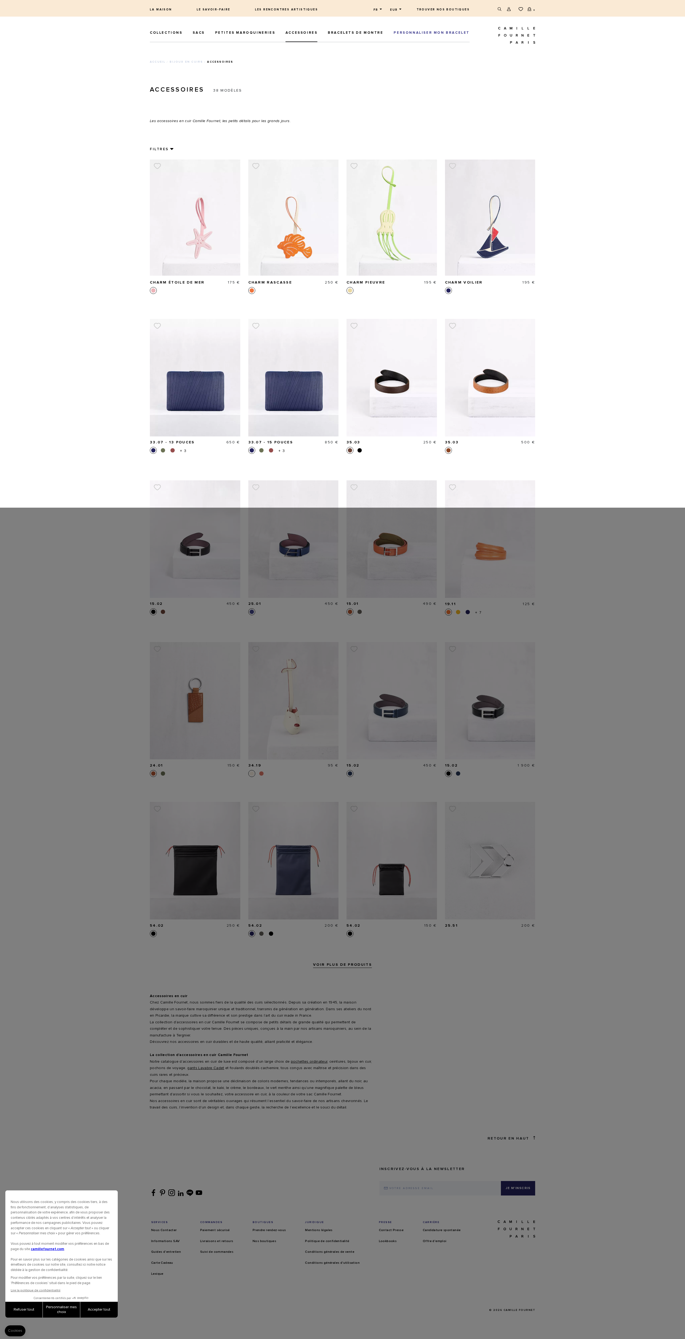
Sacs (198, 33)
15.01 (353, 604)
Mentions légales (318, 1230)
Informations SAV (165, 1241)
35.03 (353, 442)
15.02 (156, 604)
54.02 (157, 925)
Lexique (157, 1274)
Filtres (159, 149)
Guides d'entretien (166, 1252)
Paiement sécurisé (215, 1230)
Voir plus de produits (342, 965)
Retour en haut (508, 1138)
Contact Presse (391, 1230)
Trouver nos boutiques (443, 9)
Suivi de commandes (216, 1252)
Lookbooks (388, 1241)
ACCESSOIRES (302, 33)
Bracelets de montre (355, 33)
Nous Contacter (164, 1230)
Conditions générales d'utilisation (332, 1263)
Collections (166, 33)
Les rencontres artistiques (286, 9)
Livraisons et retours (216, 1241)
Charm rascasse (270, 282)
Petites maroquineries (245, 33)
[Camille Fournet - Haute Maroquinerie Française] (504, 35)
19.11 (450, 604)
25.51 (451, 925)
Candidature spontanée (442, 1230)
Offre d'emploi (435, 1241)
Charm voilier (464, 282)
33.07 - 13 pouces (172, 442)
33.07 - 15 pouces (270, 442)
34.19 (254, 765)
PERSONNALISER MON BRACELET (432, 33)
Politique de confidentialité (327, 1241)
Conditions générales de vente (329, 1252)
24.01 (156, 765)
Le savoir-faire (213, 9)
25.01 (254, 604)
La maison (161, 9)
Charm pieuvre (366, 282)
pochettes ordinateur (309, 1061)
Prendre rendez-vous (269, 1230)
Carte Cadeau (162, 1263)
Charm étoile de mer (177, 282)
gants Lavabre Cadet (205, 1068)
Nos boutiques (264, 1241)
